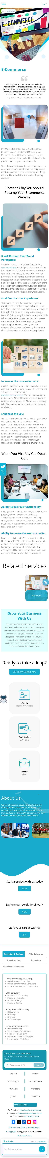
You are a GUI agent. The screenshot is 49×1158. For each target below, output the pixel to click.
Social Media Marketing (17, 1034)
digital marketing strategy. (12, 395)
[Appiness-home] (3, 11)
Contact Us (35, 1096)
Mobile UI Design (14, 1003)
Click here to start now (24, 671)
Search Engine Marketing (18, 1039)
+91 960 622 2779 (31, 1116)
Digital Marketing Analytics (17, 1026)
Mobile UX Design (14, 1000)
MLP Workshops (14, 1019)
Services (35, 1073)
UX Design (11, 1014)
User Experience (35, 1081)
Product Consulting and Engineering (22, 986)
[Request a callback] (45, 582)
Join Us (13, 1096)
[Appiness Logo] (44, 3)
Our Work (13, 1089)
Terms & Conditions (17, 1127)
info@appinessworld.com (30, 1110)
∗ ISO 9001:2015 (25, 1135)
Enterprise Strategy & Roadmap (19, 978)
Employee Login (21, 1105)
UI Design (11, 1017)
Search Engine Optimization (19, 1031)
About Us (13, 1073)
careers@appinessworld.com (30, 1113)
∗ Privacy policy (32, 1127)
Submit (39, 1065)
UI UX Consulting (13, 993)
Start (24, 888)
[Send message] (42, 1149)
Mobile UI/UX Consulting (17, 995)
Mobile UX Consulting (16, 998)
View (24, 911)
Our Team (35, 1089)
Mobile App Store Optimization (20, 1036)
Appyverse (42, 1141)
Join (24, 934)
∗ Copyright (11, 1131)
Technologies (13, 1081)
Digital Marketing (14, 1029)
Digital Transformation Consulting (21, 984)
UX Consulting (13, 1012)
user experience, (8, 267)
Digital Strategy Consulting (18, 981)
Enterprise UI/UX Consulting (17, 1009)
